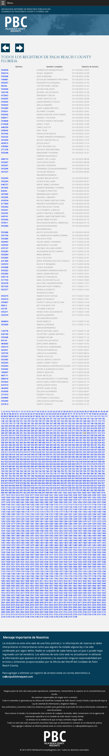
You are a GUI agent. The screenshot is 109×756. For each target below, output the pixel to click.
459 (21, 447)
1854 (37, 585)
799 (36, 476)
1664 (75, 564)
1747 (51, 574)
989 (13, 492)
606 (47, 459)
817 (103, 476)
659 (36, 464)
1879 (51, 588)
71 (71, 414)
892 (69, 483)
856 (39, 480)
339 (95, 435)
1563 (13, 554)
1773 (70, 576)
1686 (75, 566)
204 (10, 426)
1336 (84, 528)
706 (2, 468)
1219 (51, 516)
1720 (27, 571)
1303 (32, 526)
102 (50, 416)
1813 (51, 581)
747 (51, 471)
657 (28, 464)
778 (62, 473)
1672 (8, 566)
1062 (37, 500)
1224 (75, 516)
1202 (75, 514)
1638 (56, 562)
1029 (89, 495)
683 (21, 466)
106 (64, 416)
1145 (13, 509)
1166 (8, 511)
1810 (37, 581)
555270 (4, 315)
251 (80, 428)
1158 (75, 509)
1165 (3, 511)
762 (2, 473)
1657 (41, 564)
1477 (22, 545)
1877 (41, 588)
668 (69, 464)
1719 (22, 571)
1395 (51, 535)
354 (47, 437)
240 (39, 428)
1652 (17, 564)
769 (28, 473)
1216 (37, 516)
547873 (4, 264)
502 (77, 449)
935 (21, 488)
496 (54, 449)
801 (43, 476)
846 (2, 480)
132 (54, 418)
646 (92, 461)
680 (10, 466)
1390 (27, 535)
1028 (84, 495)
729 (88, 468)
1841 (80, 583)
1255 (13, 521)
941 (43, 488)
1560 (104, 552)
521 (43, 452)
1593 (51, 557)
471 (66, 447)
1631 (22, 562)
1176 (56, 511)
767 (21, 473)
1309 (60, 526)
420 (84, 442)
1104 (27, 504)
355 (51, 437)
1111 (60, 504)
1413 (32, 538)
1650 (8, 564)
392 (84, 440)
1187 (3, 514)
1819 (80, 581)
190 (62, 423)
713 (28, 468)
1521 (22, 550)
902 (2, 485)
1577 (80, 554)
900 (99, 483)
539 (6, 454)
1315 (89, 526)
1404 (94, 535)
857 (43, 480)
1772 (65, 576)
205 (13, 426)
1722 (37, 571)
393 (88, 440)
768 (25, 473)
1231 (3, 519)
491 (36, 449)
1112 (65, 504)
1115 (80, 504)
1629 (13, 562)
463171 (4, 375)
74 (79, 414)
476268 (4, 267)
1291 (80, 523)
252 (84, 428)
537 (103, 452)
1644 (84, 562)
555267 (4, 356)
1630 (17, 562)
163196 (4, 92)
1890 (104, 588)
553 (58, 454)
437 (43, 445)
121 (13, 418)
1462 (56, 542)
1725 (51, 571)
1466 (75, 542)
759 (95, 471)
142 (92, 418)
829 (43, 478)
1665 (80, 564)
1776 (84, 576)
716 (39, 468)
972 (54, 490)
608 (54, 459)
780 (69, 473)
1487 (70, 545)
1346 (27, 531)
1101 (13, 504)
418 (77, 442)
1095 (89, 502)
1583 (3, 557)
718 (47, 468)
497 (58, 449)
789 (103, 473)
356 (54, 437)
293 (28, 433)
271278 (4, 149)
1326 (37, 528)
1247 (80, 519)
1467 (80, 542)
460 (25, 447)
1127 (32, 507)
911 (36, 485)
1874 (27, 588)
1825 (3, 583)
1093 (80, 502)
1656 (37, 564)
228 (99, 426)
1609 (22, 559)
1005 (79, 492)
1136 (75, 507)
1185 (99, 511)
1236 (27, 519)
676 (99, 464)
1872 (17, 588)
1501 (32, 547)
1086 (46, 502)
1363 (3, 533)
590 (92, 457)
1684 (65, 566)
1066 (56, 500)
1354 (65, 531)
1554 (75, 552)
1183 (89, 511)
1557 (89, 552)
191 (66, 423)
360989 (4, 397)
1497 (13, 547)
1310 (65, 526)
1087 (51, 502)
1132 (56, 507)
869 (88, 480)
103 (53, 416)
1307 (51, 526)
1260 (37, 521)
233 (13, 428)
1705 (60, 569)
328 (54, 435)
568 (10, 457)
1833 (41, 583)
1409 (13, 538)
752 (69, 471)
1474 (8, 545)
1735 (99, 571)
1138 (84, 507)
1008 (93, 492)
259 (6, 430)
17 (35, 411)
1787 (32, 578)
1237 (32, 519)
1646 (94, 562)
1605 (3, 559)
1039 (32, 497)
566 (2, 457)
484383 (4, 343)
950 (77, 488)
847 (6, 480)
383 (51, 440)
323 (36, 435)
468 (54, 447)
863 (66, 480)
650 (2, 464)
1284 (46, 523)
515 (21, 452)
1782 (8, 578)
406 (32, 442)
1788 (37, 578)
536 (99, 452)
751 (66, 471)
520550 (4, 245)
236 (25, 428)
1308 (56, 526)
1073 (89, 500)
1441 (60, 540)
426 (2, 445)
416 (69, 442)
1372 (46, 533)
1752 (75, 574)
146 (2, 421)
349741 (4, 216)
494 (47, 449)
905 (13, 485)
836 (69, 478)
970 (47, 490)
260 (10, 430)
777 (58, 473)
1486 (65, 545)
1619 (70, 559)
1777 (89, 576)
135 (66, 418)
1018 (37, 495)
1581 (99, 554)
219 (66, 426)
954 (92, 488)
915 (51, 485)
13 (24, 411)
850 (17, 480)
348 (25, 437)
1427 (99, 538)
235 (21, 428)
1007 (89, 492)
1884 (75, 588)
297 (43, 433)
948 (69, 488)
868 (84, 480)
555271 (4, 311)
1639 (60, 562)
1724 (46, 571)
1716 (8, 571)
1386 (8, 535)
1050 (84, 497)
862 (62, 480)
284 (99, 430)
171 (95, 421)
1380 (84, 533)
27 (62, 411)
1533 (80, 550)
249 (73, 428)
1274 (104, 521)
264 (25, 430)
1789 (41, 578)
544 (25, 454)
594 (2, 459)
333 (73, 435)
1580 (94, 554)
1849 (13, 585)
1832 (37, 583)
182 (32, 423)
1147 (22, 509)
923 (80, 485)
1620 (75, 559)
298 (47, 433)
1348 (37, 531)
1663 (70, 564)
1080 (17, 502)
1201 (70, 514)
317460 (4, 203)
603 (36, 459)
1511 (80, 547)
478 (92, 447)
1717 (13, 571)
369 (103, 437)
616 (84, 459)
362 (77, 437)
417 (73, 442)
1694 (8, 569)
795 (21, 476)
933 (13, 488)
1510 (75, 547)
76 (84, 414)
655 (21, 464)
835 (66, 478)
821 (13, 478)
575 (36, 457)
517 (28, 452)
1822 (94, 581)
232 (10, 428)
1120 (104, 504)
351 (36, 437)
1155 (60, 509)
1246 (75, 519)
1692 (104, 566)
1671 (3, 566)
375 (21, 440)
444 (69, 445)
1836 (56, 583)
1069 (70, 500)
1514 (94, 547)
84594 (4, 190)
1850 (17, 585)
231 (6, 428)
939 (36, 488)
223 (80, 426)
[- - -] (3, 3)
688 (39, 466)
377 (28, 440)
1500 (27, 547)
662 (47, 464)
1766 (37, 576)
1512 (84, 547)
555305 (4, 98)
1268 (75, 521)
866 (77, 480)
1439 (51, 540)
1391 (32, 535)
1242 (56, 519)
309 (88, 433)
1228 (94, 516)
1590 (37, 557)
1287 (60, 523)
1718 (17, 571)
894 (77, 483)
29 (67, 411)
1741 (22, 574)
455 (6, 447)
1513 (89, 547)
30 (70, 411)
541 (13, 454)
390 (77, 440)
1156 (65, 509)
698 (77, 466)
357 (58, 437)
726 (77, 468)
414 (62, 442)
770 (32, 473)
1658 (46, 564)
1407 (3, 538)
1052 (94, 497)
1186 (104, 511)
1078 (8, 502)
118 (2, 418)
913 (43, 485)
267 (36, 430)
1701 (41, 569)
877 (13, 483)
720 (54, 468)
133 (58, 418)
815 (95, 476)
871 (95, 480)
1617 (60, 559)
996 (39, 492)
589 (88, 457)
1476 (17, 545)
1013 (13, 495)
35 (83, 411)
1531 (70, 550)
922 (77, 485)
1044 (56, 497)
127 (36, 418)
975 (66, 490)
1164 (104, 509)
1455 (22, 542)
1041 (41, 497)
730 (92, 468)
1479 (32, 545)
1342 (8, 531)
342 (2, 437)
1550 (56, 552)
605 (43, 459)
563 (95, 454)
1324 (27, 528)
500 (69, 449)
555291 (4, 210)
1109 (51, 504)
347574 (4, 385)
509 (103, 449)
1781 (3, 578)
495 (51, 449)
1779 (99, 576)
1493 (99, 545)
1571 (51, 554)
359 (66, 437)
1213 (22, 516)
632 (39, 461)
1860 (65, 585)
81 (98, 414)
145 (103, 418)
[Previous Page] (5, 51)
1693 (3, 569)
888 (54, 483)
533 (88, 452)
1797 (80, 578)
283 (95, 430)
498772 (4, 159)
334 (77, 435)
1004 (74, 492)
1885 (80, 588)
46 (5, 414)
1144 (8, 509)
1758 (104, 574)
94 (26, 416)
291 (21, 433)
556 (69, 454)
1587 (22, 557)
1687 (80, 566)
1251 (99, 519)
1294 (94, 523)
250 (77, 428)
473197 (4, 248)
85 (2, 416)
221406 (4, 260)
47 (7, 414)
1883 (70, 588)
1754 (84, 574)
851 (21, 480)
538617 (4, 117)
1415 (41, 538)
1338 (94, 528)
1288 (65, 523)
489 (28, 449)
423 (95, 442)
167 (80, 421)
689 (43, 466)
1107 (41, 504)
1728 (65, 571)
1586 (17, 557)
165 (73, 421)
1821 (89, 581)
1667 (89, 564)
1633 (32, 562)
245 (58, 428)
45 (2, 414)
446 (77, 445)
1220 (56, 516)
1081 (22, 502)
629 (28, 461)
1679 (41, 566)
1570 (46, 554)
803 (51, 476)
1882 (65, 588)
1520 (17, 550)
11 (19, 411)
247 (66, 428)
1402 (84, 535)
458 (17, 447)
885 (43, 483)
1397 (60, 535)
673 (88, 464)
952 (84, 488)
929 (103, 485)
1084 (37, 502)
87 (7, 416)
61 (45, 414)
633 (43, 461)
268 (39, 430)
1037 (22, 497)
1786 (27, 578)
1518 (8, 550)
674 (92, 464)
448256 (4, 127)
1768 (46, 576)
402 (17, 442)
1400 (75, 535)
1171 (32, 511)
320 (25, 435)
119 (6, 418)
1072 (84, 500)
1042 (46, 497)
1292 (84, 523)
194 (77, 423)
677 (103, 464)
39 (94, 411)
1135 (70, 507)
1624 (94, 559)
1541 (13, 552)
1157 (70, 509)
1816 (65, 581)
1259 (32, 521)
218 (62, 426)
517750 (4, 280)
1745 (41, 574)
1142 (104, 507)
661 (43, 464)
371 (6, 440)
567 (6, 457)
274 (62, 430)
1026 (75, 495)
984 (99, 490)
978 (77, 490)
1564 (17, 554)
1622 (84, 559)
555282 (4, 270)
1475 (13, 545)
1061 (32, 500)
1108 (46, 504)
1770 (56, 576)
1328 (46, 528)
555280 (4, 108)
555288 (4, 232)
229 (103, 426)
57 (34, 414)
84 (106, 414)
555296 (4, 168)
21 (46, 411)
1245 (70, 519)
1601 (89, 557)
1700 (37, 569)
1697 (22, 569)
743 (36, 471)
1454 (17, 542)
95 (29, 416)
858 (47, 480)
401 (13, 442)
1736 (104, 571)
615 (80, 459)
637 (58, 461)
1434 (27, 540)
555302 (4, 105)
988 (10, 492)
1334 (75, 528)
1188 (8, 514)
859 (51, 480)
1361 (99, 531)
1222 (65, 516)
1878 (46, 588)
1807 (22, 581)
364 (84, 437)
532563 (4, 359)
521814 (4, 404)
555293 (4, 197)
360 (69, 437)
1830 (27, 583)
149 (13, 421)
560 (84, 454)
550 (47, 454)
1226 (84, 516)
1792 (56, 578)
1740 (17, 574)
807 (66, 476)
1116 (84, 504)
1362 (104, 531)
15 (30, 411)
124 (25, 418)
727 (80, 468)
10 (16, 411)
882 (32, 483)
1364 (8, 533)
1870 (8, 588)
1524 (37, 550)
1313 (80, 526)
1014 (17, 495)
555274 (4, 299)
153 (28, 421)
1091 (70, 502)
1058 (17, 500)
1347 (32, 531)
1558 (94, 552)
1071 (80, 500)
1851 (22, 585)
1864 (84, 585)
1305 (41, 526)
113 (91, 416)
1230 (104, 516)
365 (88, 437)
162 (62, 421)
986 (2, 492)
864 (69, 480)
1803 (3, 581)
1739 (13, 574)
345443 (4, 114)
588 (84, 457)
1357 (80, 531)
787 (95, 473)
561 (88, 454)
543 (21, 454)
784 (84, 473)
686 (32, 466)
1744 (37, 574)
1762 (17, 576)
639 (66, 461)
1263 (51, 521)
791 (6, 476)
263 (21, 430)
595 (6, 459)
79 (92, 414)
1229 (99, 516)
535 (95, 452)
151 (21, 421)
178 (17, 423)
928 (99, 485)
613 (73, 459)
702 (92, 466)
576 (39, 457)
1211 (13, 516)
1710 (84, 569)
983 (95, 490)
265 (28, 430)
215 (51, 426)
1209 (3, 516)
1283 (41, 523)
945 (58, 488)
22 (48, 411)
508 (99, 449)
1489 (80, 545)
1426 (94, 538)
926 (92, 485)
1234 (17, 519)
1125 (22, 507)
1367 (22, 533)
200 (99, 423)
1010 (103, 492)
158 (47, 421)
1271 (89, 521)
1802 (104, 578)
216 (54, 426)
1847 (3, 585)
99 (39, 416)
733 (103, 468)
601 (28, 459)
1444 (75, 540)
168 (84, 421)
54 (26, 414)
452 (99, 445)
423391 (4, 350)
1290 (75, 523)
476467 (4, 302)
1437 (41, 540)
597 (13, 459)
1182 (84, 511)
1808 (27, 581)
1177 (60, 511)
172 (99, 421)
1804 (8, 581)
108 (72, 416)
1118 (94, 504)
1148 (27, 509)
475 (80, 447)
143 (95, 418)
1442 (65, 540)
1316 (94, 526)
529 (73, 452)
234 (17, 428)
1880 (56, 588)
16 (32, 411)
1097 (99, 502)
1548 (46, 552)
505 (88, 449)
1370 (37, 533)
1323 (22, 528)
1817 (70, 581)
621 (103, 459)
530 (77, 452)
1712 (94, 569)
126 (32, 418)
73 (77, 414)
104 (57, 416)
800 (39, 476)
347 (21, 437)
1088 (56, 502)
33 (78, 411)
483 (6, 449)
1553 (70, 552)
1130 (46, 507)
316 (10, 435)
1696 (17, 569)
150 (17, 421)
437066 (4, 194)
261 (13, 430)
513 (13, 452)
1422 (75, 538)
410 (47, 442)
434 (32, 445)
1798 (84, 578)
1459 (41, 542)
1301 (22, 526)
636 (54, 461)
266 (32, 430)
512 (10, 452)
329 (58, 435)
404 (25, 442)
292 (25, 433)
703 (95, 466)
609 (58, 459)
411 (51, 442)
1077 (3, 502)
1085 (41, 502)
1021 (51, 495)
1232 (8, 519)
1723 (41, 571)
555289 (4, 225)
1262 (46, 521)
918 (62, 485)
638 (62, 461)
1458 (37, 542)
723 (66, 468)
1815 (60, 581)
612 (69, 459)
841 (88, 478)
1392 (37, 535)
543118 (4, 276)
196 (84, 423)
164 (69, 421)
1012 (8, 495)
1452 (8, 542)
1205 (89, 514)
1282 (37, 523)
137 (73, 418)
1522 (27, 550)
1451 (3, 542)
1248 (84, 519)
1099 (3, 504)
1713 (99, 569)
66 (58, 414)
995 (36, 492)
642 (77, 461)
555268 (4, 337)
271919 (4, 394)
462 (32, 447)
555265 (4, 362)
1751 (70, 574)
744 (39, 471)
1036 (17, 497)
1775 (80, 576)
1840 (75, 583)
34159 (4, 308)
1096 (94, 502)
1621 (80, 559)
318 (17, 435)
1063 (41, 500)
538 (2, 454)
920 (69, 485)
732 (99, 468)
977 (73, 490)
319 (21, 435)
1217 (41, 516)
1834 (46, 583)
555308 (4, 76)
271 (51, 430)
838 (77, 478)
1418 (56, 538)
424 (99, 442)
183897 (4, 372)
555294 (4, 181)
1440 (56, 540)
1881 (60, 588)
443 (66, 445)
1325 (32, 528)
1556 (84, 552)
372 (10, 440)
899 (95, 483)
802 (47, 476)
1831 (32, 583)
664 (54, 464)
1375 (60, 533)
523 (51, 452)
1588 (27, 557)
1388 (17, 535)
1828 (17, 583)
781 (73, 473)
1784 (17, 578)
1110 (56, 504)
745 (43, 471)
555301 (4, 111)
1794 (65, 578)
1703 (51, 569)
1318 (104, 526)
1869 (3, 588)
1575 (70, 554)
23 (51, 411)
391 (80, 440)
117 (105, 416)
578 (47, 457)
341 (103, 435)
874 (2, 483)
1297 (3, 526)
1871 (13, 588)
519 (36, 452)
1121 (3, 507)
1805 (13, 581)
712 (25, 468)
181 (28, 423)
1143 (3, 509)
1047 (70, 497)
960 (10, 490)
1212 (17, 516)
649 (103, 461)
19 (40, 411)
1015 (22, 495)
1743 (32, 574)
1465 (70, 542)
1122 (8, 507)
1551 (60, 552)
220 (69, 426)
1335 (80, 528)
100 (42, 416)
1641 (70, 562)
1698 (27, 569)
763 (6, 473)
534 (92, 452)
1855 (41, 585)
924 (84, 485)
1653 (22, 564)
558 (77, 454)
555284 (4, 254)
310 (92, 433)
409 (43, 442)
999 (51, 492)
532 (84, 452)
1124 (17, 507)
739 (21, 471)
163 (66, 421)
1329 (51, 528)
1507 (60, 547)
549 (43, 454)
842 (92, 478)
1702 (46, 569)
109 (76, 416)
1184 (94, 511)
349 (28, 437)
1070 (75, 500)
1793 (60, 578)
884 (39, 483)
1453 (13, 542)
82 (100, 414)
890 (62, 483)
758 (92, 471)
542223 (4, 136)
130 (47, 418)
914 (47, 485)
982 (92, 490)
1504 (46, 547)
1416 (46, 538)
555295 (4, 178)
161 (58, 421)
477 (88, 447)
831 (51, 478)
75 (82, 414)
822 (17, 478)
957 (103, 488)
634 (47, 461)
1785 (22, 578)
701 (88, 466)
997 (43, 492)
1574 (65, 554)
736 (10, 471)
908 (25, 485)
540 (10, 454)
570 (17, 457)
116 (102, 416)
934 (17, 488)
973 (58, 490)
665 (58, 464)
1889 (99, 588)
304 (69, 433)
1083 (32, 502)
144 (99, 418)
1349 (41, 531)
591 (95, 457)
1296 (104, 523)
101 (46, 416)
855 (36, 480)
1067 (60, 500)
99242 (4, 85)
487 (21, 449)
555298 (4, 152)
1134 (65, 507)
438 (47, 445)
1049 (80, 497)
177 (13, 423)
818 (2, 478)
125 (28, 418)
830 (47, 478)
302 (62, 433)
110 (79, 416)
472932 (4, 95)
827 (36, 478)
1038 (27, 497)
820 (10, 478)
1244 (65, 519)
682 (17, 466)
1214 (27, 516)
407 (36, 442)
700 (84, 466)
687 (36, 466)
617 (88, 459)
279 (80, 430)
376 (25, 440)
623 (6, 461)
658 (32, 464)
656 (25, 464)
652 (10, 464)
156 (39, 421)
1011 (3, 495)
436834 (4, 321)
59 (39, 414)
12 (22, 411)
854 (32, 480)
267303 (4, 187)
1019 (41, 495)
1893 (13, 590)
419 (80, 442)
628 (25, 461)
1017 (32, 495)
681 (13, 466)
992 (25, 492)
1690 (94, 566)
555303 (4, 101)
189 (58, 423)
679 (6, 466)
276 (69, 430)
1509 (70, 547)
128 (39, 418)
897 (88, 483)
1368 (27, 533)
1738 (8, 574)
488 (25, 449)
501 (73, 449)
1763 (22, 576)
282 (92, 430)
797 (28, 476)
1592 (46, 557)
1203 (80, 514)
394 (92, 440)
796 (25, 476)
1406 (104, 535)
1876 (37, 588)
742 (32, 471)
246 (62, 428)
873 (103, 480)
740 (25, 471)
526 (62, 452)
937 (28, 488)
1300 (17, 526)
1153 (51, 509)
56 (31, 414)
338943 (4, 130)
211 (36, 426)
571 (21, 457)
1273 (99, 521)
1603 (99, 557)
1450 (104, 540)
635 (51, 461)
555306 (4, 89)
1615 (51, 559)
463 (36, 447)
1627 (3, 562)
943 (51, 488)
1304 (37, 526)
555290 (4, 219)
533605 (4, 241)
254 (92, 428)
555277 (4, 289)
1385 (3, 535)
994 (32, 492)
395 (95, 440)
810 (77, 476)
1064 (46, 500)
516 (25, 452)
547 (36, 454)
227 (95, 426)
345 (13, 437)
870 (92, 480)
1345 (22, 531)
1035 (13, 497)
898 (92, 483)
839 (80, 478)
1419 (60, 538)
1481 (41, 545)
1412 (27, 538)
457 (13, 447)
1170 (27, 511)
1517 (3, 550)
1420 (65, 538)
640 (69, 461)
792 (10, 476)
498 (62, 449)
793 (13, 476)
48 (10, 414)
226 (92, 426)
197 (88, 423)
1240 (46, 519)
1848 (8, 585)
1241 (51, 519)
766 (17, 473)
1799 (89, 578)
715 (36, 468)
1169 (22, 511)
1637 (51, 562)
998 (47, 492)
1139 (89, 507)
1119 (99, 504)
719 (51, 468)
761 (103, 471)
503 (80, 449)
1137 (80, 507)
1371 (41, 533)
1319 (3, 528)
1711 (89, 569)
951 (80, 488)
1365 (13, 533)
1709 (80, 569)
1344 (17, 531)
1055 (3, 500)
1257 (22, 521)
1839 (70, 583)
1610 (27, 559)
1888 (94, 588)
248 (69, 428)
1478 (27, 545)
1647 (99, 562)
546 (32, 454)
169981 (4, 79)
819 (6, 478)
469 (58, 447)
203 (6, 426)
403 (21, 442)
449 (88, 445)
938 (32, 488)
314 (2, 435)
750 (62, 471)
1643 (80, 562)
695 (66, 466)
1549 (51, 552)
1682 (56, 566)
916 (54, 485)
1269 (80, 521)
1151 (41, 509)
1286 (56, 523)
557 (73, 454)
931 (6, 488)
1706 (65, 569)
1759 (3, 576)
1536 (94, 550)
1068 (65, 500)
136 (69, 418)
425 (103, 442)
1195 (41, 514)
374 (17, 440)
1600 (84, 557)
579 (51, 457)
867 (80, 480)
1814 (56, 581)
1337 (89, 528)
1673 (13, 566)
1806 (17, 581)
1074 (94, 500)
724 (69, 468)
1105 (32, 504)
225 (88, 426)
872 (99, 480)
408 (39, 442)
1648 (104, 562)
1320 (8, 528)
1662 (65, 564)
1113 (70, 504)
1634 (37, 562)
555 (66, 454)
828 (39, 478)
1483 (51, 545)
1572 (56, 554)
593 (103, 457)
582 (62, 457)
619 (95, 459)
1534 (84, 550)
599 (21, 459)
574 (32, 457)
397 (103, 440)
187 (51, 423)
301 (58, 433)
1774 (75, 576)
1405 (99, 535)
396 (99, 440)
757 (88, 471)
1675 (22, 566)
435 (36, 445)
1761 (13, 576)
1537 (99, 550)
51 (18, 414)
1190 (17, 514)
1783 (13, 578)
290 (17, 433)
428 (10, 445)
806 (62, 476)
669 (73, 464)
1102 (17, 504)
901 (103, 483)
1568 (37, 554)
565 (103, 454)
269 (43, 430)
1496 (8, 547)
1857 (51, 585)
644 (84, 461)
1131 (51, 507)
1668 (94, 564)
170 (92, 421)
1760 (8, 576)
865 (73, 480)
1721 (32, 571)
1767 (41, 576)
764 (10, 473)
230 (2, 428)
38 (91, 411)
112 (87, 416)
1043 (51, 497)
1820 (84, 581)
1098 (104, 502)
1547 (41, 552)
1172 (37, 511)
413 (58, 442)
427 (6, 445)
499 (66, 449)
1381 (89, 533)
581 (58, 457)
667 (66, 464)
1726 (56, 571)
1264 (56, 521)
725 (73, 468)
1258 (27, 521)
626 (17, 461)
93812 (4, 305)
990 (17, 492)
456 (10, 447)
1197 (51, 514)
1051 (89, 497)
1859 (60, 585)
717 (43, 468)
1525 (41, 550)
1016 (27, 495)
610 (62, 459)
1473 (3, 545)
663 (51, 464)
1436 (37, 540)
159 (51, 421)
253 (88, 428)
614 (77, 459)
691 (51, 466)
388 (69, 440)
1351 (51, 531)
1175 (51, 511)
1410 (17, 538)
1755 (89, 574)
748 (54, 471)
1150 (37, 509)
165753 (4, 353)
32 (75, 411)
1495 (3, 547)
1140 (94, 507)
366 (92, 437)
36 (86, 411)
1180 (75, 511)
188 (54, 423)
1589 (32, 557)
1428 (104, 538)
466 (47, 447)
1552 (65, 552)
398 (2, 442)
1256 (17, 521)
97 (34, 416)
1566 (27, 554)
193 (73, 423)
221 (73, 426)
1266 (65, 521)
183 (36, 423)
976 (69, 490)
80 (95, 414)
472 (69, 447)
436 (39, 445)
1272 (94, 521)
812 (84, 476)
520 (39, 452)
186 (47, 423)
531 (80, 452)
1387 (13, 535)
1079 (13, 502)
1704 (56, 569)
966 (32, 490)
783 (80, 473)
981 (88, 490)
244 (54, 428)
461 (28, 447)
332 (69, 435)
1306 (46, 526)
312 (99, 433)
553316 (4, 73)
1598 (75, 557)
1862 (75, 585)
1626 (104, 559)
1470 (94, 542)
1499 (22, 547)
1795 (70, 578)
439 (51, 445)
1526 (46, 550)
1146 (17, 509)
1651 (13, 564)
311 (95, 433)
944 (54, 488)
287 (6, 433)
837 (73, 478)
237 (28, 428)
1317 (99, 526)
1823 (99, 581)
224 (84, 426)
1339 (99, 528)
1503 (41, 547)
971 (51, 490)
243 (51, 428)
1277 (13, 523)
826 (32, 478)
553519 (4, 346)
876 (10, 483)
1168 (17, 511)
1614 (46, 559)
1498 (17, 547)
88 (10, 416)
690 (47, 466)
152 (25, 421)
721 (58, 468)
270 (47, 430)
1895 (22, 590)
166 (77, 421)
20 (43, 411)
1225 (80, 516)
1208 (104, 514)
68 (63, 414)
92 (21, 416)
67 (61, 414)
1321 (13, 528)
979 (80, 490)
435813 (4, 143)
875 (6, 483)
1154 (56, 509)
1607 (13, 559)
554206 (4, 391)
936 (25, 488)
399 (6, 442)
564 (99, 454)
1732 (84, 571)
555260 (4, 400)
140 (84, 418)
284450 (4, 388)
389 (73, 440)
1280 (27, 523)
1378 (75, 533)
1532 (75, 550)
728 (84, 468)
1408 (8, 538)
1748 (56, 574)
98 (37, 416)
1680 (46, 566)
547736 (4, 235)
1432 (17, 540)
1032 (104, 495)
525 (58, 452)
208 (25, 426)
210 (32, 426)
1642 (75, 562)
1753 (80, 574)
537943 (4, 133)
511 (6, 452)
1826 (8, 583)
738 (17, 471)
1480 (37, 545)
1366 (17, 533)
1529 (60, 550)
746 (47, 471)
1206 (94, 514)
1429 (3, 540)
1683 (60, 566)
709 (13, 468)
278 (77, 430)
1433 (22, 540)
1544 (27, 552)
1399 (70, 535)
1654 (27, 564)
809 (73, 476)
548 (39, 454)
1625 (99, 559)
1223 (70, 516)
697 (73, 466)
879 (21, 483)
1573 (60, 554)
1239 (41, 519)
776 (54, 473)
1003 (70, 492)
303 (66, 433)
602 (32, 459)
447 (80, 445)
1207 (99, 514)
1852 (27, 585)
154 (32, 421)
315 (6, 435)
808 (69, 476)
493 (43, 449)
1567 (32, 554)
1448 (94, 540)
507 (95, 449)
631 (36, 461)
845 (103, 478)
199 (95, 423)
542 (17, 454)
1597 (70, 557)
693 (58, 466)
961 (13, 490)
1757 (99, 574)
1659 (51, 564)
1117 (89, 504)
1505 (51, 547)
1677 (32, 566)
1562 (8, 554)
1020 (46, 495)
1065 (51, 500)
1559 (99, 552)
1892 (8, 590)
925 (88, 485)
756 (84, 471)
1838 (65, 583)
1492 (94, 545)
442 (62, 445)
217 (58, 426)
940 (39, 488)
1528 (56, 550)
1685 (70, 566)
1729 (70, 571)
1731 (80, 571)
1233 (13, 519)
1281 (32, 523)
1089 (60, 502)
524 (54, 452)
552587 (4, 162)
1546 (37, 552)
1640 (65, 562)
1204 (84, 514)
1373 (51, 533)
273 (58, 430)
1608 (17, 559)
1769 (51, 576)
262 (17, 430)
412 (54, 442)
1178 (65, 511)
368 (99, 437)
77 (87, 414)
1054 (104, 497)
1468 (84, 542)
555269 (4, 324)
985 (103, 490)
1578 (84, 554)
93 (23, 416)
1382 (94, 533)
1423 (80, 538)
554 (62, 454)
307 (80, 433)
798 (32, 476)
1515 (99, 547)
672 (84, 464)
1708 (75, 569)
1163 (99, 509)
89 (13, 416)
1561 (3, 554)
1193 (32, 514)
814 (92, 476)
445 (73, 445)
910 (32, 485)
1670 (104, 564)
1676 (27, 566)
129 (43, 418)
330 (62, 435)
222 (77, 426)
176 (10, 423)
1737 (3, 574)
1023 (60, 495)
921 (73, 485)
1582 (104, 554)
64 (53, 414)
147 (6, 421)
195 (80, 423)
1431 (13, 540)
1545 (32, 552)
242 (47, 428)
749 (58, 471)
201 (103, 423)
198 (92, 423)
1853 (32, 585)
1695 (13, 569)
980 (84, 490)
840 (84, 478)
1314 (84, 526)
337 (88, 435)
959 (6, 490)
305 (73, 433)
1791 (51, 578)
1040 (37, 497)
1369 (32, 533)
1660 (56, 564)
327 (51, 435)
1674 (17, 566)
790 (2, 476)
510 (2, 452)
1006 (84, 492)
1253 (3, 521)
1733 (89, 571)
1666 (84, 564)
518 (32, 452)
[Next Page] (19, 51)
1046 (65, 497)
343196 (4, 334)
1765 (32, 576)
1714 (104, 569)
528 (69, 452)
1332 (65, 528)
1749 (60, 574)
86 (5, 416)
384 (54, 440)
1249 (89, 519)
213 (43, 426)
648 (99, 461)
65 (55, 414)
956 (99, 488)
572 (25, 457)
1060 (27, 500)
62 (47, 414)
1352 (56, 531)
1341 (3, 531)
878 (17, 483)
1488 (75, 545)
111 (83, 416)
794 (17, 476)
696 (69, 466)
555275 (4, 295)
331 (66, 435)
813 (88, 476)
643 (80, 461)
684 (25, 466)
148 (10, 421)
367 (95, 437)
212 (39, 426)
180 (25, 423)
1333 (70, 528)
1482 (46, 545)
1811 (41, 581)
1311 (70, 526)
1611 (32, 559)
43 (104, 411)
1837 (60, 583)
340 (99, 435)
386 (62, 440)
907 (21, 485)
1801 (99, 578)
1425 (89, 538)
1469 (89, 542)
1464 (65, 542)
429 (13, 445)
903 (6, 485)
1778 (94, 576)
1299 (13, 526)
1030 (94, 495)
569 (13, 457)
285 (103, 430)
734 (2, 471)
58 (37, 414)
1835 (51, 583)
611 (66, 459)
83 (103, 414)
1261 (41, 521)
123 (21, 418)
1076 (104, 500)
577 (43, 457)
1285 (51, 523)
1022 (56, 495)
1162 (94, 509)
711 (21, 468)
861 (58, 480)
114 (94, 416)
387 (66, 440)
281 (88, 430)
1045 (60, 497)
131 (51, 418)
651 (6, 464)
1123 (13, 507)
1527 (51, 550)
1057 (13, 500)
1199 (60, 514)
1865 (89, 585)
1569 (41, 554)
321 (28, 435)
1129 (41, 507)
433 (28, 445)
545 (28, 454)
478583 (4, 146)
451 (95, 445)
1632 (27, 562)
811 (80, 476)
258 (2, 430)
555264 (4, 365)
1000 (55, 492)
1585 (13, 557)
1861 (70, 585)
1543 (22, 552)
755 (80, 471)
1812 (46, 581)
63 (50, 414)
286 (2, 433)
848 (10, 480)
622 (2, 461)
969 (43, 490)
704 (99, 466)
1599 (80, 557)
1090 (65, 502)
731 (95, 468)
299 (51, 433)
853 (28, 480)
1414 (37, 538)
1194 (37, 514)
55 (29, 414)
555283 (4, 257)
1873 (22, 588)
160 (54, 421)
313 (103, 433)
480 (99, 447)
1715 (3, 571)
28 (64, 411)
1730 (75, 571)
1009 (98, 492)
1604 (104, 557)
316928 (4, 124)
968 (39, 490)
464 (39, 447)
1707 (70, 569)
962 (17, 490)
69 (66, 414)
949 (73, 488)
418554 (4, 200)
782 (77, 473)
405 (28, 442)
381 (43, 440)
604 (39, 459)
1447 (89, 540)
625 (13, 461)
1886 (84, 588)
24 (54, 411)
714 (32, 468)
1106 (37, 504)
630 (32, 461)
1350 (46, 531)
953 (88, 488)
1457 (32, 542)
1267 (70, 521)
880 (25, 483)
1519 (13, 550)
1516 (104, 547)
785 (88, 473)
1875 (32, 588)
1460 (46, 542)
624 (10, 461)
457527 (4, 171)
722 (62, 468)
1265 (60, 521)
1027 (80, 495)
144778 (4, 330)
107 (68, 416)
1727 (60, 571)
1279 (22, 523)
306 (77, 433)
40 (96, 411)
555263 (4, 369)
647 (95, 461)
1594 (56, 557)
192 (69, 423)
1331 (60, 528)
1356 (75, 531)
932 (10, 488)
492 (39, 449)
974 (62, 490)
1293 (89, 523)
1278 (17, 523)
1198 (56, 514)
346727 (4, 184)
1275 (3, 523)
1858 (56, 585)
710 (17, 468)
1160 (84, 509)
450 (92, 445)
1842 (84, 583)
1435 (32, 540)
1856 (46, 585)
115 (98, 416)
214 (47, 426)
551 (51, 454)
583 (66, 457)
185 (43, 423)
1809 (32, 581)
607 (51, 459)
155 (36, 421)
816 (99, 476)
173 (103, 421)
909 (28, 485)
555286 (4, 238)
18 (38, 411)
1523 (32, 550)
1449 (99, 540)
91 (18, 416)
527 (66, 452)
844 (99, 478)
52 (21, 414)
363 (80, 437)
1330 (56, 528)
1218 (46, 516)
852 (25, 480)
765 (13, 473)
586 (77, 457)
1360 (94, 531)
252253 (4, 213)
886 (47, 483)
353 (43, 437)
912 (39, 485)
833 (58, 478)
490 (32, 449)
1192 (27, 514)
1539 (3, 552)
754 (77, 471)
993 (28, 492)
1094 (84, 502)
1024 (65, 495)
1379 (80, 533)
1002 (65, 492)
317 (13, 435)
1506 (56, 547)
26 (59, 411)
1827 (13, 583)
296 (39, 433)
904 (10, 485)
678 (2, 466)
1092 (75, 502)
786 (92, 473)
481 (103, 447)
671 (80, 464)
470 (62, 447)
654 (17, 464)
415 (66, 442)
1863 (80, 585)
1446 (84, 540)
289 (13, 433)
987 (6, 492)
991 (21, 492)
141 (88, 418)
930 (2, 488)
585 (73, 457)
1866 (94, 585)
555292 (4, 206)
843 (95, 478)
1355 (70, 531)
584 (69, 457)
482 (2, 449)
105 (61, 416)
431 (21, 445)
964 (25, 490)
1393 (41, 535)
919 (66, 485)
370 (2, 440)
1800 (94, 578)
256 (99, 428)
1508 (65, 547)
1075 (99, 500)
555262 (4, 381)
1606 (8, 559)
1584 (8, 557)
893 (73, 483)
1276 (8, 523)
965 (28, 490)
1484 (56, 545)
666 (62, 464)
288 (10, 433)
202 (2, 426)
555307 (4, 82)
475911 (4, 222)
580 (54, 457)
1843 (89, 583)
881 (28, 483)
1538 (104, 550)
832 (54, 478)
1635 (41, 562)
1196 (46, 514)
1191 (22, 514)
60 (42, 414)
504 (84, 449)
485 (13, 449)
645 (88, 461)
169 (88, 421)
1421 (70, 538)
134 (62, 418)
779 (66, 473)
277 (73, 430)
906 (17, 485)
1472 (104, 542)
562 (92, 454)
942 (47, 488)
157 (43, 421)
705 (103, 466)
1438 (46, 540)
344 (10, 437)
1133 (60, 507)
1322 (17, 528)
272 (54, 430)
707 (6, 468)
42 (101, 411)
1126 (27, 507)
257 (103, 428)
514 (17, 452)
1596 (65, 557)
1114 (75, 504)
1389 (22, 535)
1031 (99, 495)
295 (36, 433)
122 (17, 418)
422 (92, 442)
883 (36, 483)
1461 (51, 542)
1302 (27, 526)
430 (17, 445)
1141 (99, 507)
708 (10, 468)
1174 (46, 511)
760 (99, 471)
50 (15, 414)
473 (73, 447)
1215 (32, 516)
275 (66, 430)
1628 (8, 562)
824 (25, 478)
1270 (84, 521)
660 (39, 464)
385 (58, 440)
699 (80, 466)
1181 (80, 511)
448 (84, 445)
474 (77, 447)
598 (17, 459)
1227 (89, 516)
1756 (94, 574)
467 (51, 447)
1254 (8, 521)
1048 (75, 497)
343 (6, 437)
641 (73, 461)
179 (21, 423)
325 (43, 435)
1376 (65, 533)
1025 (70, 495)
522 (47, 452)
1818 (75, 581)
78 (90, 414)
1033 (3, 497)
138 (77, 418)
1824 (104, 581)
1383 (99, 533)
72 (74, 414)
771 (36, 473)
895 (80, 483)
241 (43, 428)
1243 (60, 519)
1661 (60, 564)
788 (99, 473)
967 (36, 490)
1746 (46, 574)
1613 (41, 559)
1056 (8, 500)
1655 (32, 564)
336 (84, 435)
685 (28, 466)
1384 (104, 533)
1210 (8, 516)
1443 (70, 540)
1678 (37, 566)
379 (36, 440)
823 (21, 478)
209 (28, 426)
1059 (22, 500)
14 (27, 411)
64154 (4, 340)
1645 (89, 562)
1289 (70, 523)
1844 (94, 583)
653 (13, 464)
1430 (8, 540)
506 (92, 449)
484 (10, 449)
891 (66, 483)
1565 (22, 554)
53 (23, 414)
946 (62, 488)
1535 (89, 550)
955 (95, 488)
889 (58, 483)
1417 (51, 538)
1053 (99, 497)
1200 (65, 514)
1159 (80, 509)
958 (2, 490)
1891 (3, 590)
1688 (84, 566)
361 (73, 437)
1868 (104, 585)
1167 (13, 511)
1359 (89, 531)
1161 (89, 509)
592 (99, 457)
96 (31, 416)
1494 (104, 545)
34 (80, 411)
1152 (46, 509)
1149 (32, 509)
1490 (84, 545)
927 (95, 485)
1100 (8, 504)
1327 (41, 528)
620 (99, 459)
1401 (80, 535)
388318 (4, 378)
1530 (65, 550)
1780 (104, 576)
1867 (99, 585)
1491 (89, 545)
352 (39, 437)
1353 (60, 531)
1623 (89, 559)
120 (10, 418)
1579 (89, 554)
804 (54, 476)
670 (77, 464)
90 (15, 416)
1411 (22, 538)
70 (69, 414)
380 (39, 440)
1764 (27, 576)
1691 (99, 566)
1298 (8, 526)
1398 (65, 535)
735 (6, 471)
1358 (84, 531)
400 (10, 442)
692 (54, 466)
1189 (13, 514)
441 (58, 445)
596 (10, 459)
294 (32, 433)
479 (95, 447)
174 (2, 423)
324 (39, 435)
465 (43, 447)
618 (92, 459)
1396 (56, 535)
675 (95, 464)
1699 (32, 569)
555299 (4, 140)
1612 (37, 559)
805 (58, 476)
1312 (75, 526)
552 (54, 454)
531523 (4, 286)
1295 (99, 523)
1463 (60, 542)
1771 (60, 576)
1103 (22, 504)
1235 (22, 519)
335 (80, 435)
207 (21, 426)
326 (47, 435)
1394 (46, 535)
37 (88, 411)
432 (25, 445)
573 (28, 457)
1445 (80, 540)
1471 (99, 542)
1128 (37, 507)
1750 (65, 574)
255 (95, 428)
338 (92, 435)
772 (39, 473)
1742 (27, 574)
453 (103, 445)
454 (2, 447)
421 (88, 442)
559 (80, 454)
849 (13, 480)
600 (25, 459)
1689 (89, 566)
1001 (60, 492)
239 (36, 428)
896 (84, 483)
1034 (8, 497)
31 (72, 411)
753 (73, 471)
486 (17, 449)
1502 (37, 547)
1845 (99, 583)
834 (62, 478)
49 (13, 414)
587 (80, 457)
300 (54, 433)
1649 (3, 564)
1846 (104, 583)
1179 (70, 511)
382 (47, 440)
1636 (46, 562)
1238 (37, 519)
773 (43, 473)
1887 (89, 588)
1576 (75, 554)
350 (32, 437)
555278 (4, 283)
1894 (17, 590)
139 (80, 418)
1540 (8, 552)
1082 (27, 502)
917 (58, 485)
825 (28, 478)
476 (84, 447)
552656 (4, 70)
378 (32, 440)
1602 (94, 557)
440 (54, 445)
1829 (22, 583)
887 (51, 483)
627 (21, 461)
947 (66, 488)
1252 (104, 519)
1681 (51, 566)
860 (54, 480)
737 (13, 471)
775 (51, 473)
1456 (27, 542)
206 (17, 426)
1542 (17, 552)
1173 (41, 511)
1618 (65, 559)
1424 (84, 538)
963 (21, 490)
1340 (104, 528)
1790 (46, 578)
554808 (4, 120)
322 (32, 435)
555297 (4, 165)
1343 (13, 531)
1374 (56, 533)
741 (28, 471)
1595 (60, 557)
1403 (89, 535)
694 (62, 466)
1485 (60, 545)
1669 (99, 564)
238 (32, 428)
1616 (56, 559)
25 (56, 411)
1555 (80, 552)
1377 (70, 533)
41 (99, 411)
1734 (94, 571)
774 (47, 473)
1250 (94, 519)
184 (39, 423)
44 (107, 411)
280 (84, 430)
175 (6, 423)
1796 (75, 578)
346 (17, 437)
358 (62, 437)
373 (13, 440)
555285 (4, 251)
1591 (41, 557)
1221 (60, 516)
